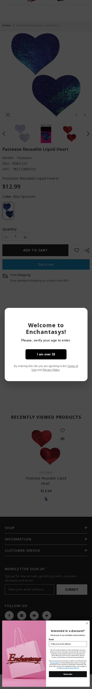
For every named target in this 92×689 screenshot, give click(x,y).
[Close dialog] (87, 623)
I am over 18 (46, 354)
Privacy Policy (51, 369)
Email (51, 639)
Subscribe (67, 674)
